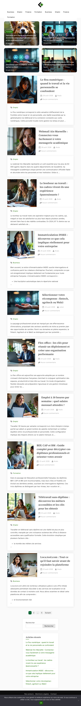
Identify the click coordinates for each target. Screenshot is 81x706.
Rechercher (30, 623)
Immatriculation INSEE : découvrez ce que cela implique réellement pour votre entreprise (40, 673)
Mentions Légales (42, 694)
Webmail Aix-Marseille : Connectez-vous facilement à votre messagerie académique (40, 653)
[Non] (78, 700)
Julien (61, 307)
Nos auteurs (29, 694)
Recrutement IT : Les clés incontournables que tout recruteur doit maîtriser (59, 39)
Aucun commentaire (50, 99)
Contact (54, 694)
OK (41, 703)
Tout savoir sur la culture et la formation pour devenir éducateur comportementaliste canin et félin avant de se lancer (21, 38)
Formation (38, 12)
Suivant (48, 613)
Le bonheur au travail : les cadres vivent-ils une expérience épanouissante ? (39, 663)
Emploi (19, 12)
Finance (28, 12)
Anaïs (59, 95)
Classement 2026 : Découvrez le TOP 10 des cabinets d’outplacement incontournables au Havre (58, 64)
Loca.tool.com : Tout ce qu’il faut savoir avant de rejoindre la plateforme (55, 560)
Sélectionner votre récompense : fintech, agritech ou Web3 (20, 66)
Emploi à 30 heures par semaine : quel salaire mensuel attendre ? (55, 401)
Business (10, 12)
